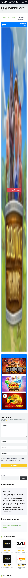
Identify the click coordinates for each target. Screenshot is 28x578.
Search (3, 475)
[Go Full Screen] (5, 24)
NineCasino (7, 549)
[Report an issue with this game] (3, 24)
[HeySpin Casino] (7, 562)
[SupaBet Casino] (21, 547)
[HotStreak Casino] (21, 562)
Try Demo (14, 366)
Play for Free (15, 190)
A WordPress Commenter (10, 525)
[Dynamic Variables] (9, 1)
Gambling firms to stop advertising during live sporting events (13, 495)
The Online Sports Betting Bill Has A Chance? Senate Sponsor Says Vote (13, 499)
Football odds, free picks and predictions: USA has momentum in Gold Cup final (13, 509)
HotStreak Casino (21, 564)
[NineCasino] (7, 547)
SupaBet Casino (21, 549)
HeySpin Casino (7, 564)
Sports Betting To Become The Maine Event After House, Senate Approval (14, 504)
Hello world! (6, 491)
